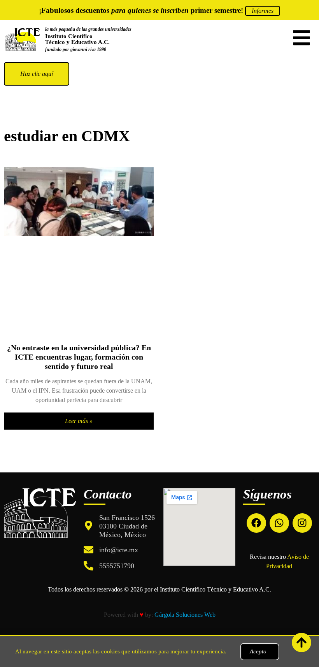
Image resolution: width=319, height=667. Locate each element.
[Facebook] (256, 523)
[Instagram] (302, 523)
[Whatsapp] (279, 523)
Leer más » (79, 421)
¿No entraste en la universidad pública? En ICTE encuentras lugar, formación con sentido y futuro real (79, 356)
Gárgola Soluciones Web (185, 614)
